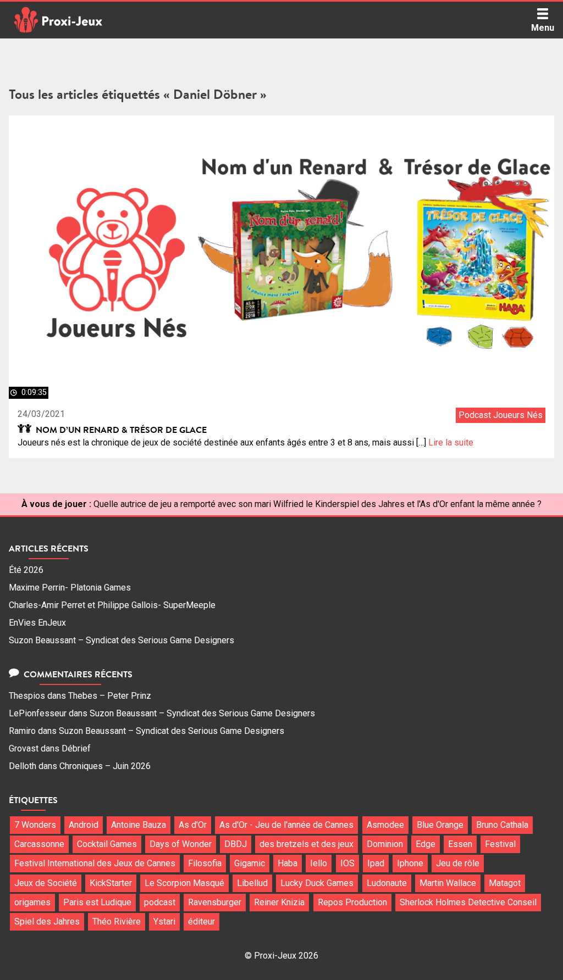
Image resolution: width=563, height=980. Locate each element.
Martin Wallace (448, 883)
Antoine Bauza (138, 825)
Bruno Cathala (502, 825)
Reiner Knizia (279, 902)
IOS (347, 863)
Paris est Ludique (97, 902)
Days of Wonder (181, 844)
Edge (425, 844)
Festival (500, 844)
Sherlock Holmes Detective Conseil (468, 902)
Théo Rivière (116, 921)
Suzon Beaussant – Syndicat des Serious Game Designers (121, 640)
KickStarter (111, 883)
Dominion (385, 844)
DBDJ (235, 844)
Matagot (505, 883)
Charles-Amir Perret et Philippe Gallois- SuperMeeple (112, 605)
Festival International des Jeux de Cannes (94, 863)
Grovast (23, 748)
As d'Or (193, 825)
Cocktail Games (107, 844)
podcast (159, 902)
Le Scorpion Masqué (184, 883)
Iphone (410, 863)
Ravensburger (214, 902)
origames (32, 902)
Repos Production (352, 902)
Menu (542, 28)
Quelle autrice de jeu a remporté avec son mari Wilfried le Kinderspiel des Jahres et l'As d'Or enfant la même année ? (317, 504)
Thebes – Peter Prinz (109, 696)
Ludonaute (387, 883)
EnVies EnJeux (37, 622)
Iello (318, 863)
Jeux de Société (45, 883)
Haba (287, 863)
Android (83, 825)
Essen (460, 844)
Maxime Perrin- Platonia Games (70, 587)
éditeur (201, 921)
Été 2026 (26, 570)
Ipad (375, 863)
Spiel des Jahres (47, 921)
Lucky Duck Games (317, 883)
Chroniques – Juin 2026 (105, 766)
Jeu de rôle (457, 863)
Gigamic (249, 863)
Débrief (76, 748)
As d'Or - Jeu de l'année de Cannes (286, 825)
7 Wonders (35, 825)
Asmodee (385, 825)
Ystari (164, 921)
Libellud (252, 883)
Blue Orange (440, 825)
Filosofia (205, 863)
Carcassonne (39, 844)
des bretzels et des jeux (307, 844)
